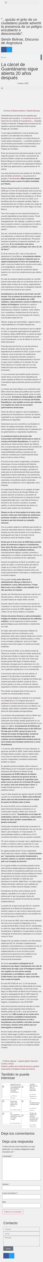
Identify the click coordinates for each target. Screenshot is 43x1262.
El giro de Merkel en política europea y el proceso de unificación (34, 1117)
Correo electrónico (10, 1193)
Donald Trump (6, 698)
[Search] (41, 57)
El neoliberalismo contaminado (35, 1102)
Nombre (6, 1184)
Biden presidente (14, 176)
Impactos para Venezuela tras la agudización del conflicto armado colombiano (15, 1088)
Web (4, 1202)
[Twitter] (9, 49)
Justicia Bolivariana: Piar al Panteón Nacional (34, 1087)
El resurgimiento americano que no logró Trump (15, 1116)
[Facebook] (4, 49)
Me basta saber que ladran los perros (14, 1103)
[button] (8, 1056)
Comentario (7, 1156)
